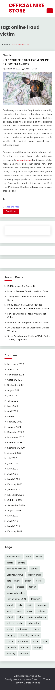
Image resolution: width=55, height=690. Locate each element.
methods (41, 611)
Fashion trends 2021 (16, 599)
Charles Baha (30, 68)
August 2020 (14, 453)
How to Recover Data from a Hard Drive (27, 291)
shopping (11, 635)
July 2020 (12, 458)
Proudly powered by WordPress (21, 679)
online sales (33, 623)
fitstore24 (35, 599)
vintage (37, 647)
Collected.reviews (15, 575)
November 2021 (15, 374)
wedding (11, 653)
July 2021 (12, 395)
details (39, 581)
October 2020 (14, 442)
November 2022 (15, 364)
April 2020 (12, 473)
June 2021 (12, 400)
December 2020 (15, 432)
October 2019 (14, 500)
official (10, 617)
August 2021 (14, 390)
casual (39, 556)
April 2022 (12, 369)
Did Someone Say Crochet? (21, 286)
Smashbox (23, 641)
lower (29, 611)
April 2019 (12, 520)
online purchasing (15, 623)
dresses (20, 587)
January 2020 (14, 489)
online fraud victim (37, 617)
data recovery (13, 581)
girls (20, 605)
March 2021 (13, 416)
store (35, 641)
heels (9, 611)
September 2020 (16, 447)
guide (29, 605)
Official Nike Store (27, 8)
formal (10, 605)
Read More (11, 211)
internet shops (24, 159)
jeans (19, 611)
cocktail (34, 568)
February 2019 (14, 531)
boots (28, 556)
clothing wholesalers (16, 568)
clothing (21, 562)
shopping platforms (29, 635)
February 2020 (14, 484)
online (20, 617)
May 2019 (12, 515)
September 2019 (16, 505)
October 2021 (14, 379)
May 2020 (12, 468)
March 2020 (13, 479)
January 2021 (14, 426)
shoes (36, 629)
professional (22, 629)
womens (24, 653)
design (28, 581)
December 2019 (15, 494)
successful (11, 647)
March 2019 (13, 526)
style (45, 641)
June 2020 (12, 463)
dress (9, 587)
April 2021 (12, 411)
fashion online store (16, 593)
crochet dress (34, 575)
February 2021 (14, 421)
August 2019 (14, 510)
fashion (32, 587)
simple (10, 641)
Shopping (7, 55)
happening (42, 605)
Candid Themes (32, 682)
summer (25, 647)
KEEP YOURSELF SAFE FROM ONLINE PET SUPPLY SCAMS (26, 62)
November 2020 (15, 437)
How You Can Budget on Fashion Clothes (28, 322)
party (9, 629)
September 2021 (16, 385)
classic (10, 562)
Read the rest (12, 206)
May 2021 (12, 405)
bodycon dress (14, 556)
